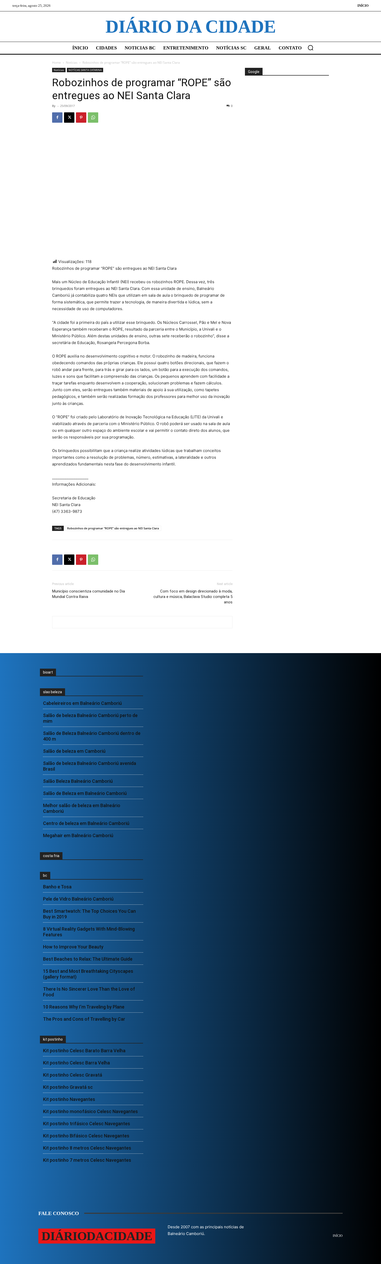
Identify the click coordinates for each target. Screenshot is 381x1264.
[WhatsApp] (93, 117)
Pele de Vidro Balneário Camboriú (78, 899)
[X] (69, 117)
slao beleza (52, 692)
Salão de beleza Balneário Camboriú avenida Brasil (89, 766)
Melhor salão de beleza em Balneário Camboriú (81, 808)
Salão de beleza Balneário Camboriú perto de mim (90, 718)
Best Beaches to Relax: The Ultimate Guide (87, 959)
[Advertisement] (286, 95)
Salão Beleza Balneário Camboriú (78, 781)
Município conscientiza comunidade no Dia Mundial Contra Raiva (88, 594)
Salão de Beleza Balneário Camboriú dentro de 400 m (91, 736)
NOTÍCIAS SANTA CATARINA (85, 70)
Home (56, 62)
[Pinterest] (81, 117)
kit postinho (53, 1039)
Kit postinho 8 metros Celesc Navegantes (87, 1148)
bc (45, 875)
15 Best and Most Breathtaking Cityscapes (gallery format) (88, 974)
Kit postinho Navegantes (69, 1099)
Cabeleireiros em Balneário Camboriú (82, 703)
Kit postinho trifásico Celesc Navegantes (86, 1123)
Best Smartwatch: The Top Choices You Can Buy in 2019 (89, 913)
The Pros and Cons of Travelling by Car (84, 1019)
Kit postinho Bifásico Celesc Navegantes (86, 1135)
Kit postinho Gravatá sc (68, 1087)
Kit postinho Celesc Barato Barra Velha (84, 1050)
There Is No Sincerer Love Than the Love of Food (89, 991)
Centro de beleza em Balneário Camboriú (86, 823)
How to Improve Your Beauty (73, 946)
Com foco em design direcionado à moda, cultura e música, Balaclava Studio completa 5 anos (192, 596)
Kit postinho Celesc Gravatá (72, 1075)
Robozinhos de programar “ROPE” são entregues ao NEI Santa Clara (113, 528)
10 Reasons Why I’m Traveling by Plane (83, 1007)
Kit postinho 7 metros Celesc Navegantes (87, 1160)
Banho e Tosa (57, 886)
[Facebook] (57, 117)
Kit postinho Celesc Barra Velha (76, 1062)
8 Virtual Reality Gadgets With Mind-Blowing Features (89, 931)
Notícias (71, 62)
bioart (48, 672)
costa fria (51, 856)
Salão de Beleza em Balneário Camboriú (85, 793)
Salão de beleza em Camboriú (74, 751)
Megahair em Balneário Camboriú (78, 835)
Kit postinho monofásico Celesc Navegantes (90, 1111)
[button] (310, 47)
